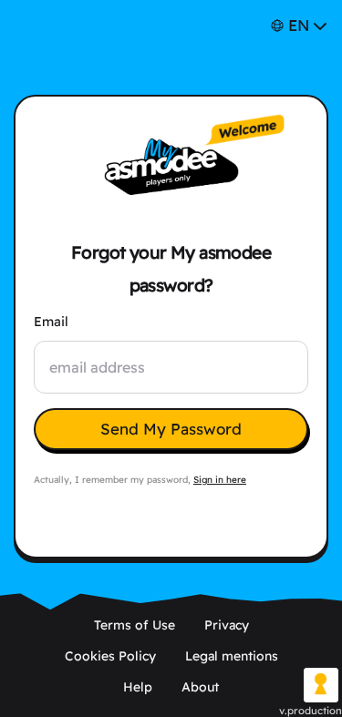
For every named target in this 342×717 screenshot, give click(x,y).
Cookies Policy (110, 656)
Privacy (226, 625)
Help (137, 687)
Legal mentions (231, 656)
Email (51, 321)
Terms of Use (134, 625)
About (200, 687)
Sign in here (219, 480)
